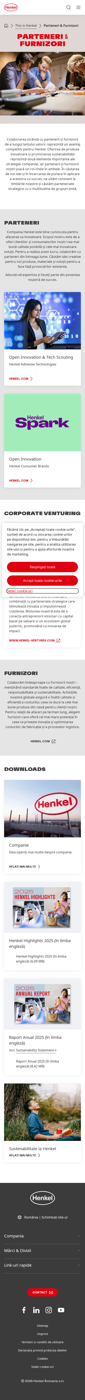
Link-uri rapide (18, 1265)
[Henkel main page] (11, 7)
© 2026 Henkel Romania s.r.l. (42, 1381)
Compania (14, 1236)
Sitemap (42, 1326)
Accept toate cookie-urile (42, 580)
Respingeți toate (42, 567)
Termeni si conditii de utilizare (42, 1342)
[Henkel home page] (6, 26)
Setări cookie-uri (42, 1367)
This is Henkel (26, 25)
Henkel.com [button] (40, 741)
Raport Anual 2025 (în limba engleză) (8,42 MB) (37, 1063)
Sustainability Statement (35, 1050)
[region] (42, 560)
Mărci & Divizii (17, 1250)
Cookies (42, 1358)
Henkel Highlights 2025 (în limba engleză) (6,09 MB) (41, 959)
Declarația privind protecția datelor (42, 1350)
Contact (39, 1292)
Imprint (42, 1334)
